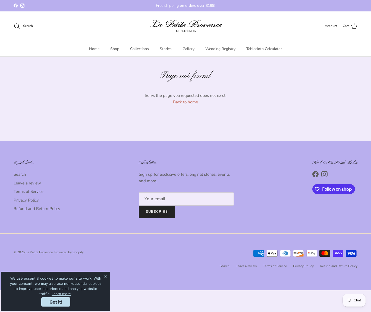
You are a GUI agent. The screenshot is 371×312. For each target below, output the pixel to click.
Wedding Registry (220, 48)
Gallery (188, 48)
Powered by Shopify (69, 252)
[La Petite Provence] (185, 26)
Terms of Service (28, 191)
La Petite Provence (39, 252)
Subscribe (157, 211)
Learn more (61, 294)
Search (20, 174)
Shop (114, 48)
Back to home (185, 102)
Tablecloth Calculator (264, 48)
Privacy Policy (26, 200)
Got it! (55, 302)
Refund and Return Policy (37, 208)
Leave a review (27, 183)
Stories (166, 48)
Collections (139, 48)
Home (94, 48)
